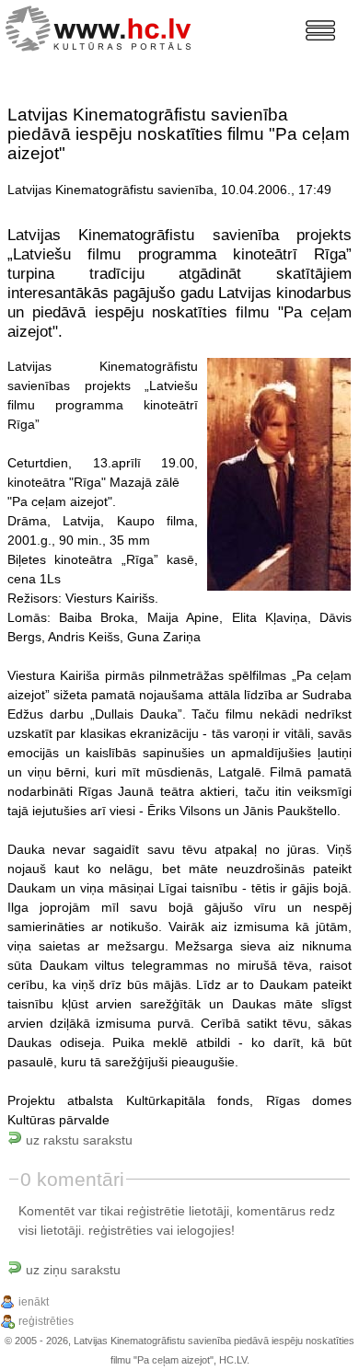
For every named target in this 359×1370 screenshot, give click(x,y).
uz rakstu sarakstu (77, 1140)
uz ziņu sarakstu (71, 1269)
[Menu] (320, 30)
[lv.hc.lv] (102, 26)
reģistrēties (120, 1230)
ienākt (33, 1301)
